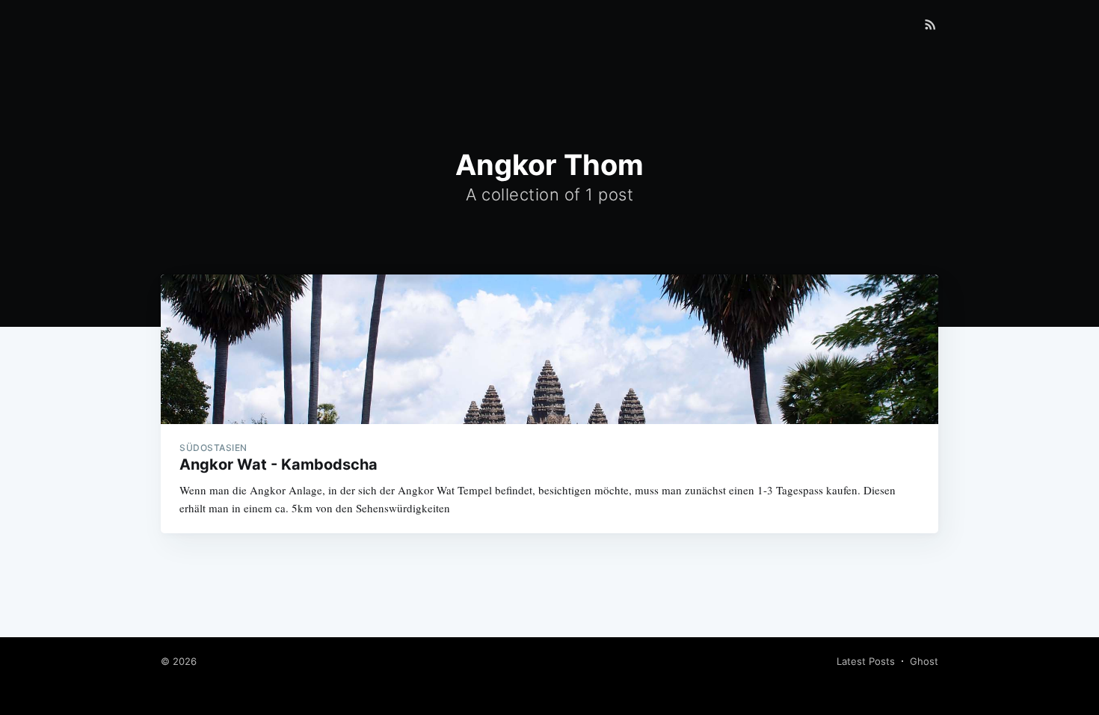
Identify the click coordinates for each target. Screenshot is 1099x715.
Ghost (924, 661)
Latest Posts (866, 661)
